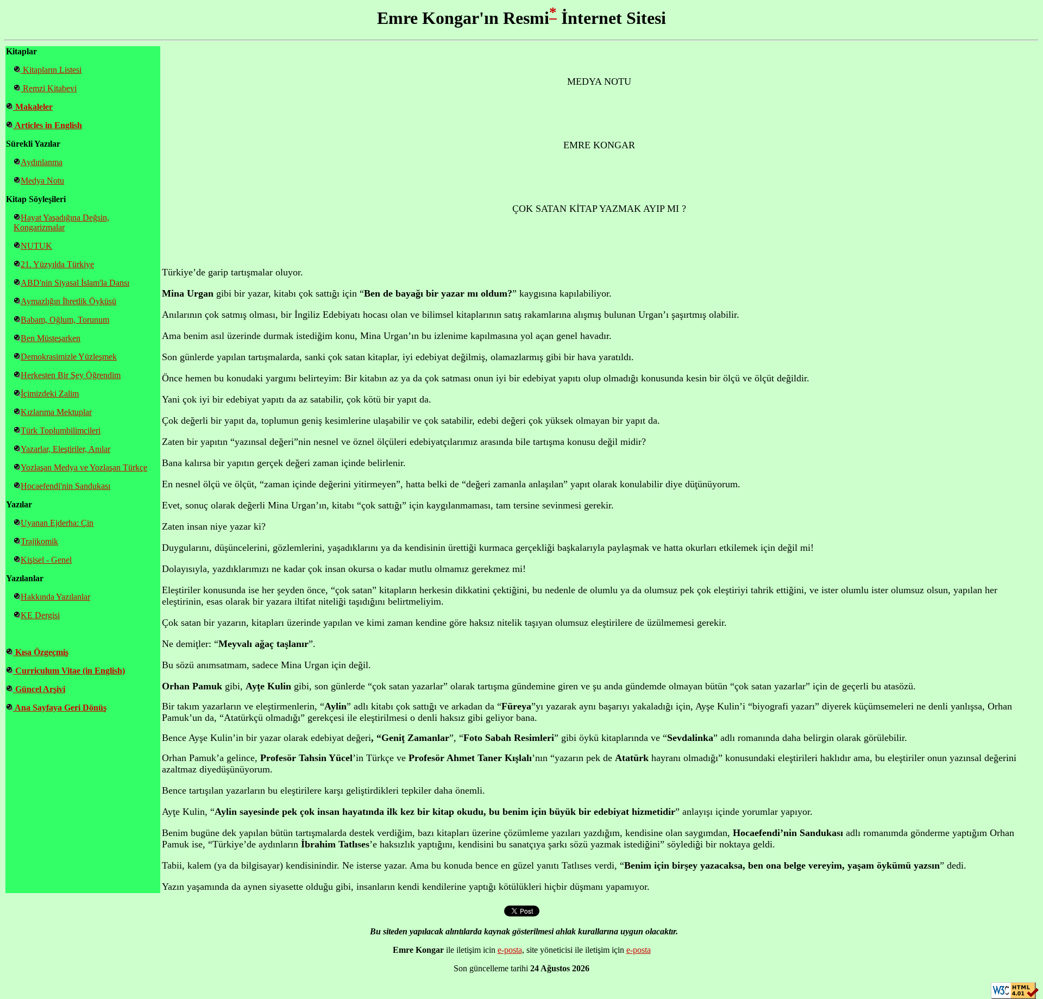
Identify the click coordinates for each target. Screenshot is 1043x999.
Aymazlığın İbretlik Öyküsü (68, 301)
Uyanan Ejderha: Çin (57, 522)
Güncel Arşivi (39, 689)
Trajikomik (39, 541)
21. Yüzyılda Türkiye (57, 264)
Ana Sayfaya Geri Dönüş (59, 707)
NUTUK (36, 245)
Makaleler (33, 106)
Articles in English (47, 125)
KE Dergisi (40, 615)
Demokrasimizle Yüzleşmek (69, 356)
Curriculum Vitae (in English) (69, 670)
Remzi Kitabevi (49, 88)
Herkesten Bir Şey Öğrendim (71, 375)
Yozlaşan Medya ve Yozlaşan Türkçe (84, 467)
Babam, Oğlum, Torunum (65, 319)
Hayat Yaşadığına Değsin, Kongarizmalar (61, 222)
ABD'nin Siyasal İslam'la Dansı (75, 282)
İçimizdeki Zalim (50, 393)
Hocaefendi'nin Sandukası (65, 486)
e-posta (510, 949)
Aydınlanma (41, 162)
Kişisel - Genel (46, 559)
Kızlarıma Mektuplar (56, 412)
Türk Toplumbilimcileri (60, 430)
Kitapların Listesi (51, 69)
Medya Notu (42, 180)
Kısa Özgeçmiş (40, 652)
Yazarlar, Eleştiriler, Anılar (65, 449)
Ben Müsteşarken (50, 338)
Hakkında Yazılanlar (55, 596)
